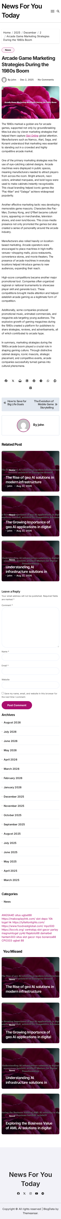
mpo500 (49, 926)
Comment (7, 605)
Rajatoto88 (33, 933)
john (41, 425)
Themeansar (30, 1213)
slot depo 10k (44, 918)
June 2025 (11, 852)
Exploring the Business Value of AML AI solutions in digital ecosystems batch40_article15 (30, 1128)
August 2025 (12, 833)
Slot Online (32, 135)
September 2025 (14, 824)
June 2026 (11, 741)
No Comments (46, 79)
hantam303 (8, 937)
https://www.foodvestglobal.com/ (22, 926)
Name (5, 651)
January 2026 (12, 787)
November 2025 (14, 805)
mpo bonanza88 (46, 937)
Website (5, 679)
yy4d (22, 933)
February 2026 (13, 778)
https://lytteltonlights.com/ (28, 922)
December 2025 (14, 796)
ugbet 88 (18, 940)
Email (5, 665)
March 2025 (11, 880)
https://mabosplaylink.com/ (18, 918)
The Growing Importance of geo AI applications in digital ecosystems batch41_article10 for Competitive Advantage (30, 1039)
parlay (54, 929)
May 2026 (10, 750)
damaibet (46, 933)
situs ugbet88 (23, 915)
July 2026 (10, 731)
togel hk (7, 922)
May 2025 (10, 861)
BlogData (49, 1209)
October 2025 (12, 815)
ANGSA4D (8, 915)
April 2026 (10, 759)
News (8, 50)
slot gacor (43, 929)
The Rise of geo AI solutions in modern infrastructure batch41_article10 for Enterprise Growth (30, 994)
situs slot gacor (25, 937)
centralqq (30, 929)
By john (12, 79)
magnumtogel (10, 933)
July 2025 (10, 843)
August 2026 (12, 722)
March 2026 (11, 768)
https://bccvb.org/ (13, 929)
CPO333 (7, 940)
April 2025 (10, 870)
